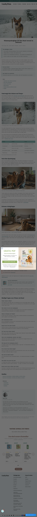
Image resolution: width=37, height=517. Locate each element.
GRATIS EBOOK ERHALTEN (9, 261)
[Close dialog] (2, 248)
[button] (2, 511)
